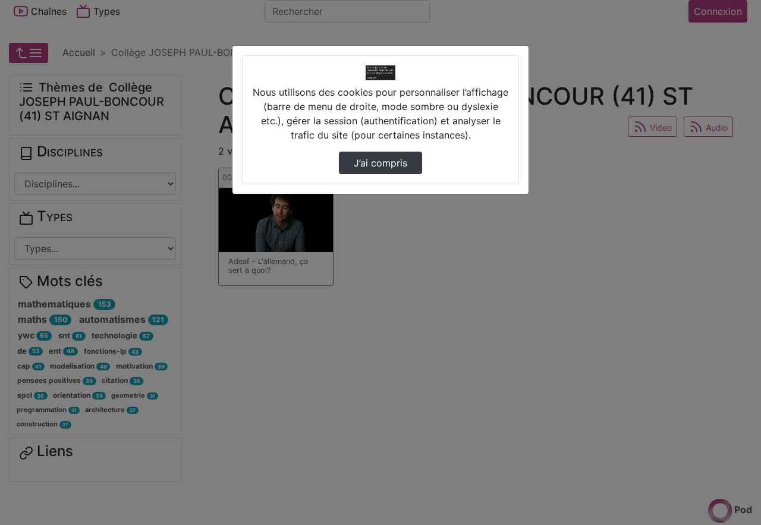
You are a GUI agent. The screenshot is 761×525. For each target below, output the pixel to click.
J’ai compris (380, 163)
